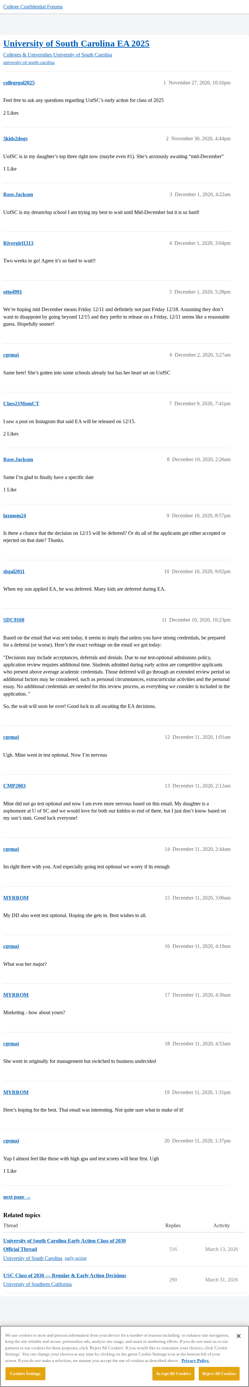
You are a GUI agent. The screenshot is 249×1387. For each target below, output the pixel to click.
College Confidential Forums (33, 6)
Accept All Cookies (173, 1373)
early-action (76, 1258)
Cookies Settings (25, 1373)
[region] (124, 1356)
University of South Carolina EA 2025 (76, 43)
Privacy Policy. (195, 1360)
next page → (17, 1197)
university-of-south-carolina (28, 62)
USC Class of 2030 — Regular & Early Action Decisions (64, 1275)
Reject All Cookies (219, 1373)
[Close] (238, 1336)
